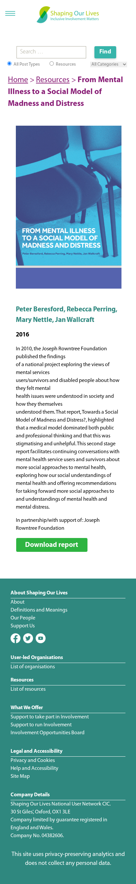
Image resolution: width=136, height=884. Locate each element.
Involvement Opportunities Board (48, 733)
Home (18, 80)
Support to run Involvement (41, 725)
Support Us (23, 626)
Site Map (20, 776)
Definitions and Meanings (39, 610)
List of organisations (33, 667)
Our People (23, 618)
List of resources (28, 689)
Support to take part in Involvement (50, 717)
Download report (51, 545)
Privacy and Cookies (33, 760)
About (17, 602)
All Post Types (26, 64)
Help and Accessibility (34, 768)
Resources (65, 64)
